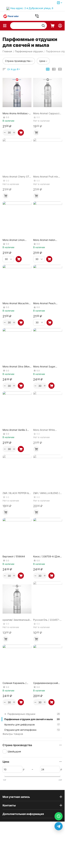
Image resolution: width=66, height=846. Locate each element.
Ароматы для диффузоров (32, 724)
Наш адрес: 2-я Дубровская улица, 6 (31, 8)
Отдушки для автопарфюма (32, 729)
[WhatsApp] (58, 816)
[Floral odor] (11, 16)
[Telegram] (58, 826)
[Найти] (43, 26)
